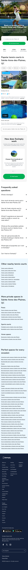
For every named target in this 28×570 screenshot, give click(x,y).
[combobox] (14, 39)
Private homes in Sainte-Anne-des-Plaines (11, 339)
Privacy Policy (5, 558)
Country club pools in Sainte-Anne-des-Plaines (12, 388)
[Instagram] (10, 545)
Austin (3, 515)
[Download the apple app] (7, 531)
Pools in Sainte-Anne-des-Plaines (9, 310)
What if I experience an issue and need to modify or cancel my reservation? (12, 218)
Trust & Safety (5, 491)
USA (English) (6, 550)
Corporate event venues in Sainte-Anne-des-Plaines (13, 381)
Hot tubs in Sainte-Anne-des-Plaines (9, 315)
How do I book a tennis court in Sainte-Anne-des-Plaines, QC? (11, 209)
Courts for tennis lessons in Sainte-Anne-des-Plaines (13, 397)
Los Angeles (4, 507)
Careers (3, 465)
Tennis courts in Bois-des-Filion (8, 270)
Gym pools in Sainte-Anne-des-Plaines (10, 413)
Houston (4, 518)
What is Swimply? (7, 195)
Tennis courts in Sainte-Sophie (8, 281)
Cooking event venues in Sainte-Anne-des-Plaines (13, 379)
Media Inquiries (5, 469)
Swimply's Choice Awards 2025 (5, 480)
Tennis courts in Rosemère (7, 275)
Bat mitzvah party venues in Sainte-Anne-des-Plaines (13, 370)
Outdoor (4, 68)
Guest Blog (4, 474)
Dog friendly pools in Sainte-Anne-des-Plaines (12, 404)
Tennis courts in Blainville (7, 268)
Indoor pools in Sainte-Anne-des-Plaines (10, 312)
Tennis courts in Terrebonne (7, 286)
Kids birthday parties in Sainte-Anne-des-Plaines (12, 415)
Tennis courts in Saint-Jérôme (8, 277)
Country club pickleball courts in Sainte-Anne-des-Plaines (13, 385)
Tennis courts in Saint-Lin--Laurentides (10, 279)
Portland (4, 511)
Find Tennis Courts (15, 43)
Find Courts (15, 176)
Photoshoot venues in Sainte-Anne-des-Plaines (12, 424)
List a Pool (12, 465)
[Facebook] (3, 545)
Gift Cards (4, 471)
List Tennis (12, 467)
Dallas (3, 520)
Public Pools (4, 499)
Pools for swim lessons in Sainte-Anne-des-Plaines (13, 435)
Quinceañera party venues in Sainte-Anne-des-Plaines (14, 437)
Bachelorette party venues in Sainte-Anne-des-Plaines (12, 363)
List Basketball (13, 471)
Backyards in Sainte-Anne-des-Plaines (10, 337)
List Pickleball (13, 469)
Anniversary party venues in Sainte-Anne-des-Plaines (13, 357)
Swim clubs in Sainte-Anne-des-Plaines (10, 439)
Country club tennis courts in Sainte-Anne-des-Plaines (14, 390)
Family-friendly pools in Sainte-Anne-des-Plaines (12, 408)
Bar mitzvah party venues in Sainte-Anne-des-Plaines (13, 368)
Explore (3, 497)
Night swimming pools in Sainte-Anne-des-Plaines (13, 419)
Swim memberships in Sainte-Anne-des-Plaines (12, 442)
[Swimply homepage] (14, 2)
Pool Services (5, 483)
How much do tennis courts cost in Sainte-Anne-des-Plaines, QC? (12, 202)
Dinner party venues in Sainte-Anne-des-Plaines (12, 401)
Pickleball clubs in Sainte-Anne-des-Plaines (11, 426)
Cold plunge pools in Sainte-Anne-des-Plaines (12, 319)
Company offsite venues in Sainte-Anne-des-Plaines (13, 377)
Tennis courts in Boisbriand (7, 273)
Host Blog (4, 476)
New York (4, 509)
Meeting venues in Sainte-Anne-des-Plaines (11, 417)
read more (22, 98)
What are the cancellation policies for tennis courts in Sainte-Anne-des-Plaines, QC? (12, 228)
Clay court (23, 68)
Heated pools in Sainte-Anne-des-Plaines (11, 317)
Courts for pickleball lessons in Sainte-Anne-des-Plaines (12, 394)
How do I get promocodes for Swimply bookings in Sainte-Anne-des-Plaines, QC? (12, 238)
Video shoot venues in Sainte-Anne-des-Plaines (12, 448)
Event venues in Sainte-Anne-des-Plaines (11, 406)
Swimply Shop (5, 467)
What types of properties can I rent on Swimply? (12, 247)
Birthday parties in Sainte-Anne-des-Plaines (11, 373)
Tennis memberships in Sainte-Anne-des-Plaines (12, 446)
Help (3, 489)
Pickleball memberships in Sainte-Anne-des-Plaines (13, 428)
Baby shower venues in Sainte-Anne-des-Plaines (12, 359)
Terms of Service (5, 556)
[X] (7, 545)
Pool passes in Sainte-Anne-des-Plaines (10, 433)
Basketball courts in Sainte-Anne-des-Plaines (12, 329)
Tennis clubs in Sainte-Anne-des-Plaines (10, 444)
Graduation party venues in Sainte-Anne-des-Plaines (13, 410)
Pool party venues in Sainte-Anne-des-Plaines (12, 430)
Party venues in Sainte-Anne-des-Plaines (11, 422)
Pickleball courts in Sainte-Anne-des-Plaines (11, 327)
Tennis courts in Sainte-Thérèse (8, 284)
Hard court (16, 68)
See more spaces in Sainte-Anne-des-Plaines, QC (14, 129)
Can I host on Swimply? (8, 254)
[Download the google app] (17, 531)
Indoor (10, 68)
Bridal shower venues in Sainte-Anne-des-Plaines (13, 375)
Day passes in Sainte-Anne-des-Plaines (10, 399)
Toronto (3, 522)
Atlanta (3, 513)
